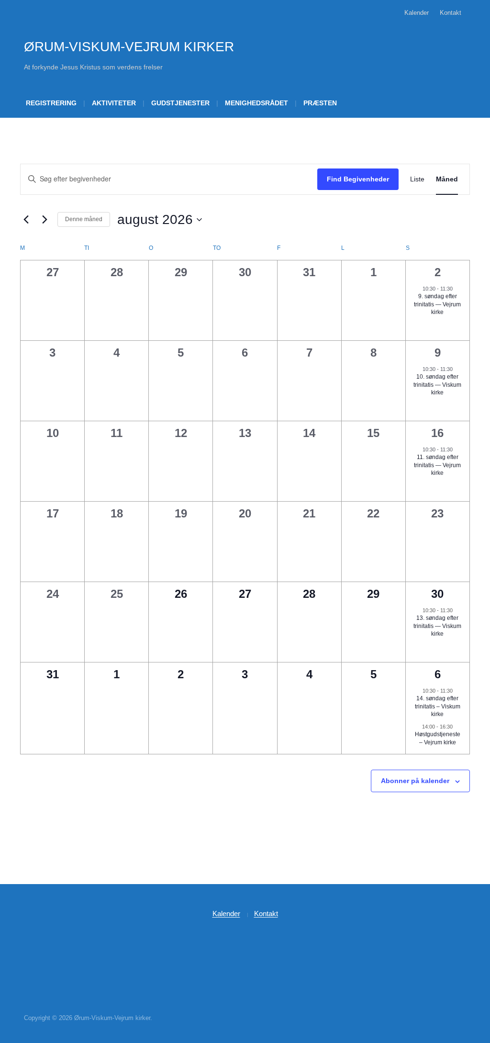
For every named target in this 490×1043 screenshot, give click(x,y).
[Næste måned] (44, 219)
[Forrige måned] (26, 219)
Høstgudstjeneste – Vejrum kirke (437, 738)
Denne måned (83, 219)
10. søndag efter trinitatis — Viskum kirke (437, 384)
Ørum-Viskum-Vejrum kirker (129, 46)
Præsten (320, 103)
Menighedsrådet (256, 103)
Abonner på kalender (415, 781)
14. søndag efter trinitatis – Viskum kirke (437, 706)
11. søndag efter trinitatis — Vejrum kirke (437, 465)
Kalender (416, 12)
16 (437, 432)
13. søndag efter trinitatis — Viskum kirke (437, 626)
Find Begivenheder (358, 179)
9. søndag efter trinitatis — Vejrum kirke (437, 304)
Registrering (51, 103)
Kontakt (450, 12)
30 (437, 593)
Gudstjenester (180, 103)
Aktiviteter (114, 103)
